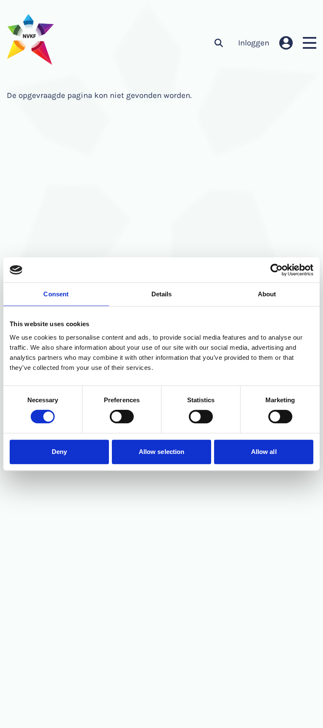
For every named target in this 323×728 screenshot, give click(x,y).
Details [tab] (161, 294)
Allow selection (162, 451)
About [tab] (267, 294)
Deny (59, 451)
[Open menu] (309, 43)
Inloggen (253, 42)
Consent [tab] (56, 294)
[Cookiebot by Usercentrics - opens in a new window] (276, 270)
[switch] (122, 416)
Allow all (264, 451)
